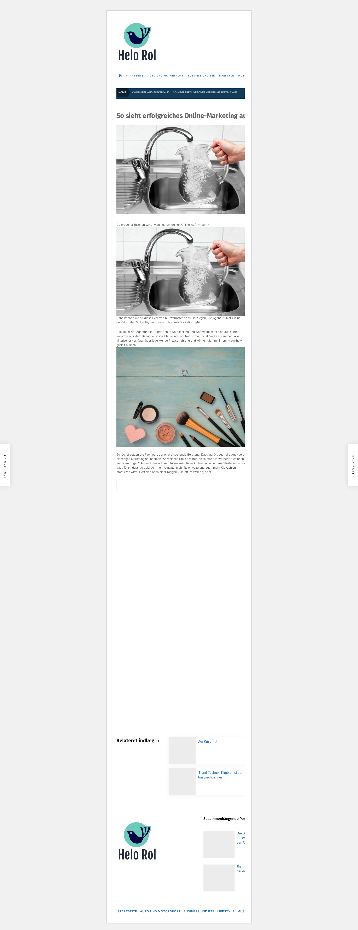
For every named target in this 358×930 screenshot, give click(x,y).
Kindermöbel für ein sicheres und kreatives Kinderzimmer (112, 820)
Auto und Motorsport (166, 75)
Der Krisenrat (207, 741)
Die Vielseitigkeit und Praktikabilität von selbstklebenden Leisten (116, 836)
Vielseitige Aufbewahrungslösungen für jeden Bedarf (108, 903)
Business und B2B (201, 75)
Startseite (134, 75)
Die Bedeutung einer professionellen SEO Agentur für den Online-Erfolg (121, 753)
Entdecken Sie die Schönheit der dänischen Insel (106, 770)
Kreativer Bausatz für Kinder (92, 919)
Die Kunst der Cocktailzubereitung (96, 886)
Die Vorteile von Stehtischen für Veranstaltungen (106, 803)
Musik (242, 75)
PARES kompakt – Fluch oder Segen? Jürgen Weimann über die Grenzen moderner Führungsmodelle (141, 786)
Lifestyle (226, 75)
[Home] (120, 75)
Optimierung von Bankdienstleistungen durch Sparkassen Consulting (119, 853)
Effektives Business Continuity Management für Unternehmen (114, 869)
